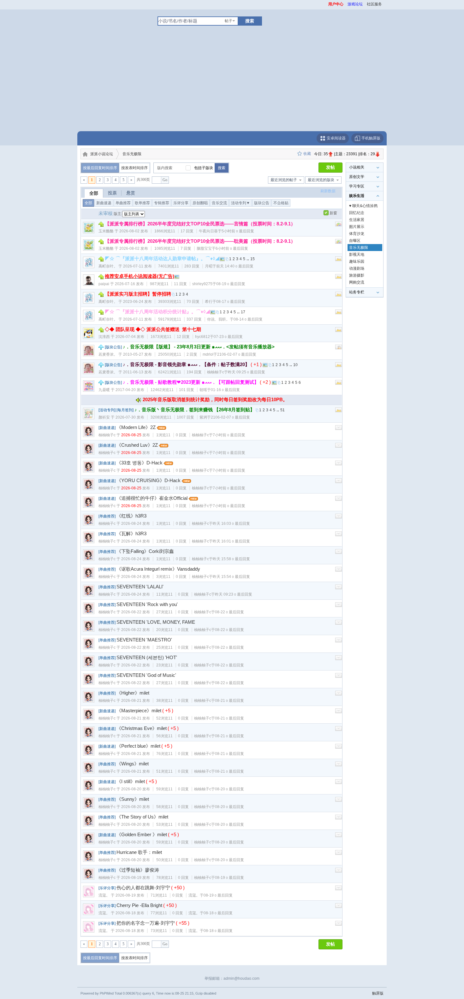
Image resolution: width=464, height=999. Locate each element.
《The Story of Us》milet (142, 816)
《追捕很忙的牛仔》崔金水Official (151, 498)
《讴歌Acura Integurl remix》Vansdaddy (158, 569)
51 (282, 410)
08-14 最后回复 (248, 319)
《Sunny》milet (132, 799)
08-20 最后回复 (229, 789)
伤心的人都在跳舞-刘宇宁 (143, 887)
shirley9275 (202, 284)
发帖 (330, 167)
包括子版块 (203, 168)
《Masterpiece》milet (138, 710)
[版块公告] (113, 347)
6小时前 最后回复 (232, 248)
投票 (112, 192)
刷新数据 (328, 191)
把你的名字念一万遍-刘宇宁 (145, 923)
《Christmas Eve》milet (141, 728)
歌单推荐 (142, 203)
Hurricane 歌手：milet (139, 852)
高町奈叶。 (107, 266)
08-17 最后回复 (230, 301)
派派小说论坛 (101, 154)
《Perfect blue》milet (138, 746)
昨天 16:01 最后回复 (231, 541)
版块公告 (261, 203)
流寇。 (104, 895)
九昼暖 (104, 390)
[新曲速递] (107, 428)
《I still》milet (130, 781)
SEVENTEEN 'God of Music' (146, 675)
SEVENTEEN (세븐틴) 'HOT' (146, 657)
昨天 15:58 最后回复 (231, 559)
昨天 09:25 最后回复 (246, 372)
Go (165, 180)
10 (295, 365)
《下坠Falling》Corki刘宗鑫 (145, 551)
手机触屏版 (370, 138)
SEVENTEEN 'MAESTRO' (144, 639)
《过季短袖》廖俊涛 (137, 870)
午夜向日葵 (208, 231)
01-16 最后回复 (225, 390)
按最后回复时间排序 (100, 168)
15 (252, 259)
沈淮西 (104, 336)
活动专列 (240, 203)
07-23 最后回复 (228, 336)
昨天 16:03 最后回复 (231, 523)
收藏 (307, 153)
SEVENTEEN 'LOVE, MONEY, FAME (155, 622)
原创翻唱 (200, 203)
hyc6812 (202, 336)
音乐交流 (219, 203)
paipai (103, 284)
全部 (93, 193)
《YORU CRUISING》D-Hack (148, 480)
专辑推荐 (161, 203)
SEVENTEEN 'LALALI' (140, 586)
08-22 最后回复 (229, 612)
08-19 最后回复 (230, 284)
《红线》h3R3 (131, 515)
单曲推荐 (123, 203)
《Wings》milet (132, 763)
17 (243, 312)
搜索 (249, 20)
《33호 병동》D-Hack (139, 462)
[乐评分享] (107, 888)
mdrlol (208, 354)
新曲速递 (103, 203)
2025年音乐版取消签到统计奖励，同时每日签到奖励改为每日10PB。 (215, 399)
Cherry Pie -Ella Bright (139, 905)
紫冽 (203, 417)
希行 (208, 301)
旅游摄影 (356, 275)
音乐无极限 (131, 154)
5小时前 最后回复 (238, 231)
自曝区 (354, 240)
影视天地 (356, 254)
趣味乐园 (356, 261)
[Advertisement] (232, 84)
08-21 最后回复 (229, 700)
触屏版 (378, 993)
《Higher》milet (132, 693)
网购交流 (356, 282)
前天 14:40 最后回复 (234, 266)
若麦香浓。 (107, 354)
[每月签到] (125, 410)
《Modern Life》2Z (136, 427)
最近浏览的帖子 (284, 180)
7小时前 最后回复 (229, 435)
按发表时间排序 (134, 168)
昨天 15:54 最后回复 (231, 576)
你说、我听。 (218, 319)
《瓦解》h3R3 (131, 533)
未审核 (105, 213)
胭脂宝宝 (204, 248)
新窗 (333, 213)
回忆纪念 (356, 213)
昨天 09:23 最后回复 (233, 594)
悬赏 (130, 192)
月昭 (208, 266)
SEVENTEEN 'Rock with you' (147, 604)
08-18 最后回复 (218, 913)
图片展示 (356, 226)
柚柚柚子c (215, 372)
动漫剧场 (356, 268)
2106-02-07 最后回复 (236, 354)
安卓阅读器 (336, 138)
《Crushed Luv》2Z (137, 445)
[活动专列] (107, 410)
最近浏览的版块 (321, 180)
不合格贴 (281, 203)
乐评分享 (180, 203)
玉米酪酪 (106, 231)
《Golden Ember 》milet (141, 834)
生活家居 (356, 220)
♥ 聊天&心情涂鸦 (363, 206)
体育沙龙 (356, 233)
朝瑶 (203, 390)
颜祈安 (104, 417)
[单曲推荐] (107, 516)
